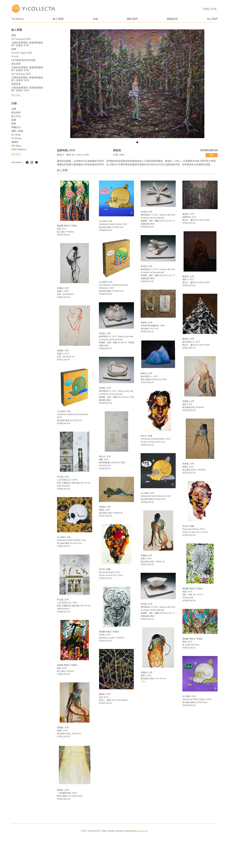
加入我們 (212, 18)
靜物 (13, 49)
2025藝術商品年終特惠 (23, 60)
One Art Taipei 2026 (21, 52)
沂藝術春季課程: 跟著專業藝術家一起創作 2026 (27, 44)
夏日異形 (16, 63)
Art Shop (16, 134)
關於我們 (132, 18)
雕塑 (13, 123)
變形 (13, 35)
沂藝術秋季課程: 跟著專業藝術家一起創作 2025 (27, 68)
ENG (206, 9)
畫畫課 (14, 142)
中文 (214, 9)
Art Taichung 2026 (21, 39)
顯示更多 (16, 95)
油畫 (13, 108)
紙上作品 (16, 116)
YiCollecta (17, 18)
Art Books (16, 138)
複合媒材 (16, 112)
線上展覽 (58, 18)
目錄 (95, 18)
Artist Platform (18, 149)
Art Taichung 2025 (21, 74)
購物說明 (172, 18)
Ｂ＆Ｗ (14, 56)
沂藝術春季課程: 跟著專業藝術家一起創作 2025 (27, 79)
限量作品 (16, 127)
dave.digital (142, 831)
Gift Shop (16, 145)
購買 (212, 155)
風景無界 (16, 84)
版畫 (13, 119)
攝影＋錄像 (17, 131)
